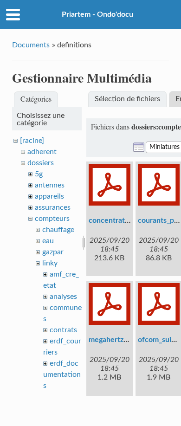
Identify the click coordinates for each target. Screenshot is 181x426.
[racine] (32, 140)
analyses (63, 296)
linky (50, 263)
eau (48, 241)
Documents (31, 45)
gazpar (53, 252)
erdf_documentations (62, 374)
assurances (53, 207)
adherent (42, 151)
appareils (49, 196)
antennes (50, 185)
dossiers (40, 163)
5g (39, 174)
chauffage (58, 229)
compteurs (52, 218)
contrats (63, 330)
